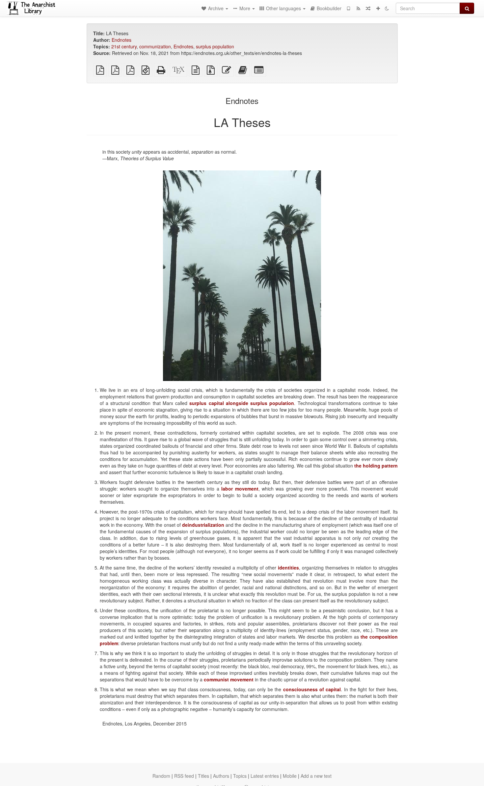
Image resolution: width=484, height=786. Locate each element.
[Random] (368, 8)
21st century (124, 46)
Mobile (290, 776)
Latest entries (265, 776)
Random (161, 776)
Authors (221, 776)
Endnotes (121, 40)
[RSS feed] (358, 8)
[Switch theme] (387, 8)
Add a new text (316, 776)
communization (155, 46)
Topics (240, 776)
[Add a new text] (378, 8)
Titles (203, 776)
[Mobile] (348, 8)
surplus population (215, 46)
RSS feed (184, 776)
